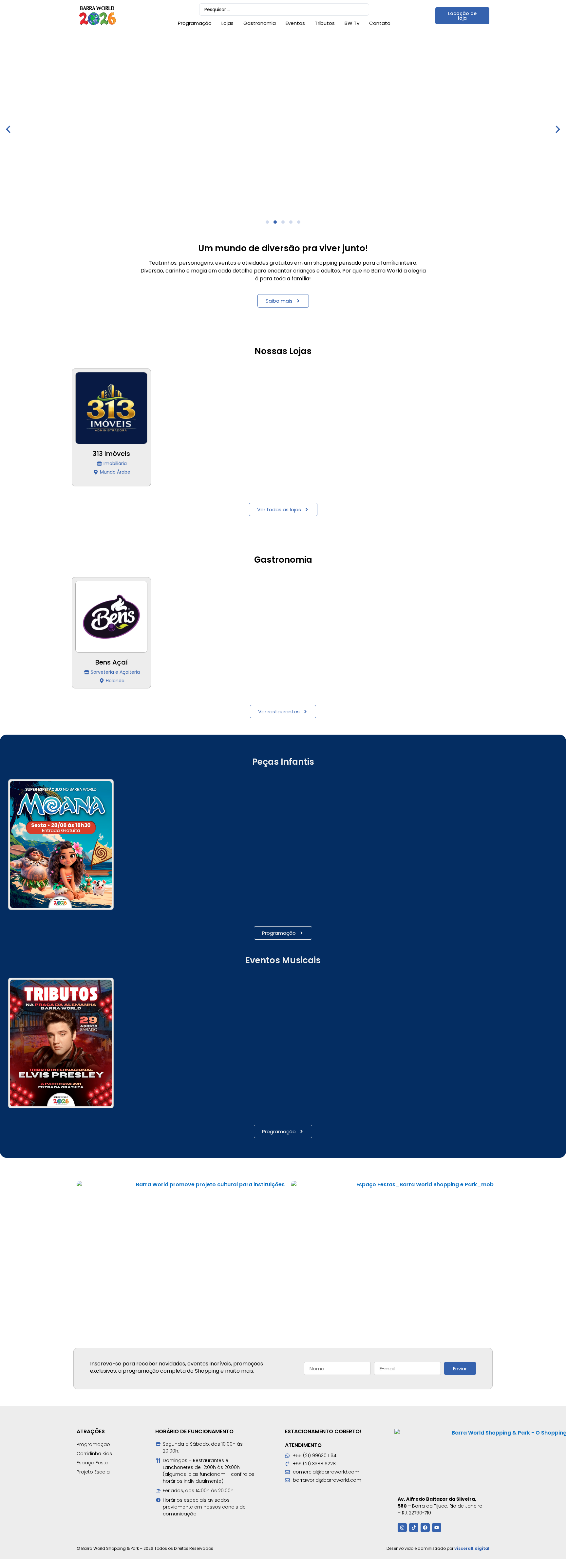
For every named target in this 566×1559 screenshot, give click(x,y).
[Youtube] (436, 1527)
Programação (195, 23)
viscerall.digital (471, 1548)
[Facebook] (425, 1527)
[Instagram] (402, 1527)
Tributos (325, 23)
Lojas (227, 23)
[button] (8, 129)
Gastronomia (259, 23)
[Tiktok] (413, 1527)
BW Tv (352, 23)
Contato (379, 23)
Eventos (295, 23)
